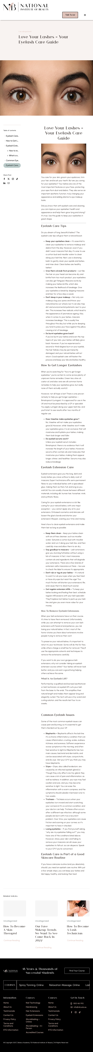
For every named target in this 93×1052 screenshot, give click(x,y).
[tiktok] (17, 179)
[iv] (65, 750)
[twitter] (9, 179)
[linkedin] (4, 183)
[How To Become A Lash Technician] (78, 902)
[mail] (9, 183)
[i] (66, 388)
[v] (79, 770)
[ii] (52, 425)
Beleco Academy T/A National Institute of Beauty (35, 1042)
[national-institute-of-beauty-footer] (10, 970)
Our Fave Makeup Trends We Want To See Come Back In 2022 (46, 933)
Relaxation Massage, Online (46, 985)
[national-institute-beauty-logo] (26, 3)
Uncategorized (25, 31)
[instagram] (13, 179)
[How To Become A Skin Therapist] (14, 908)
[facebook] (4, 179)
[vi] (58, 806)
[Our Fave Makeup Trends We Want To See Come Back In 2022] (46, 908)
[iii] (46, 490)
